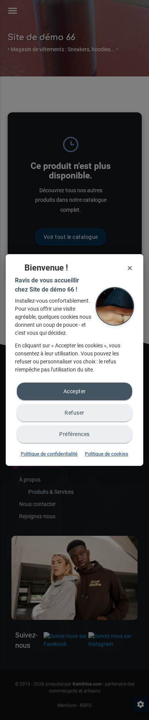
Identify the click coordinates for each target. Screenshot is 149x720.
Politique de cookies (106, 454)
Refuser (74, 413)
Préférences (74, 434)
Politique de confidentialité (49, 454)
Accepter (74, 391)
